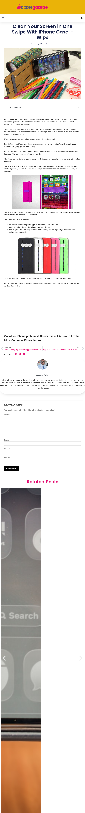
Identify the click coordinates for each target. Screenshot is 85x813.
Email (7, 449)
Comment (8, 415)
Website (7, 458)
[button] (3, 18)
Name (7, 440)
